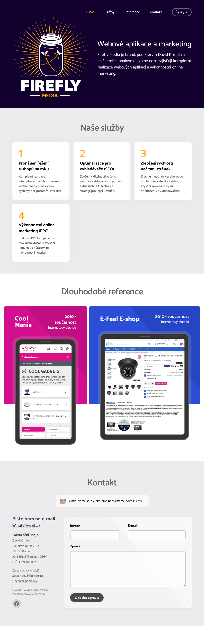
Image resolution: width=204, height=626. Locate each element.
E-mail (132, 525)
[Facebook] (16, 603)
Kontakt (156, 12)
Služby (110, 12)
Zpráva (75, 546)
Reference (132, 12)
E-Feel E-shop (119, 319)
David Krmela (170, 54)
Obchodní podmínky (24, 580)
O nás (90, 12)
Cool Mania (23, 321)
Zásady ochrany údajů (25, 570)
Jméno (75, 525)
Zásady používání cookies (27, 575)
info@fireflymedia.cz (26, 526)
